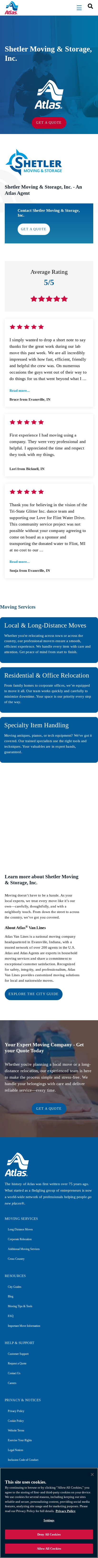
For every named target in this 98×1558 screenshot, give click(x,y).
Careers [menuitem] (12, 1383)
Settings (49, 1520)
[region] (49, 1513)
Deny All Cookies (49, 1534)
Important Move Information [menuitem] (24, 1326)
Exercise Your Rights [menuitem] (20, 1440)
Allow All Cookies (49, 1548)
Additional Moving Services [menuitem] (24, 1249)
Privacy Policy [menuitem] (16, 1411)
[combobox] (88, 6)
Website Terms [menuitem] (16, 1430)
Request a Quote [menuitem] (17, 1363)
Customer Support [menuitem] (18, 1354)
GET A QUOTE (49, 122)
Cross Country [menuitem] (16, 1259)
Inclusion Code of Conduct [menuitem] (23, 1460)
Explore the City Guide (34, 994)
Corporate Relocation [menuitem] (20, 1239)
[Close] (92, 1474)
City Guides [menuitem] (14, 1287)
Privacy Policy (66, 1511)
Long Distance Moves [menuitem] (20, 1229)
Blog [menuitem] (10, 1296)
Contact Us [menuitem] (14, 1373)
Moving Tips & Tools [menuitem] (20, 1306)
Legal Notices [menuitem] (15, 1450)
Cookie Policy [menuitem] (16, 1421)
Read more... (20, 390)
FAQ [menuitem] (11, 1316)
